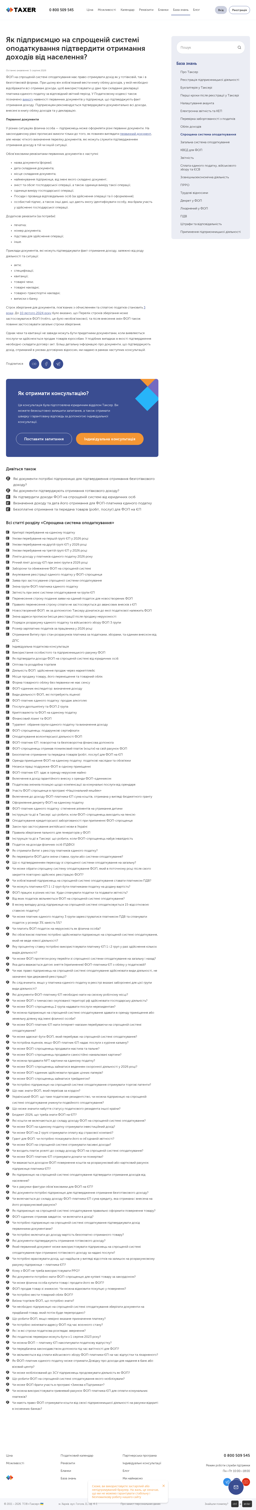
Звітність (187, 158)
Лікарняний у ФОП (194, 208)
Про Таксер (189, 72)
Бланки (163, 10)
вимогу (28, 99)
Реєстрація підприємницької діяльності (209, 80)
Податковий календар (77, 1455)
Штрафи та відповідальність (201, 224)
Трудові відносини (194, 193)
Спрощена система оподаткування (208, 134)
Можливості (107, 10)
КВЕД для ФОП (191, 150)
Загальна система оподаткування (205, 142)
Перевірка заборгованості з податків (207, 119)
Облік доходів (190, 126)
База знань (180, 10)
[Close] (163, 1485)
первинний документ (135, 134)
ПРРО (184, 185)
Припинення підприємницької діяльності (210, 232)
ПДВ (183, 216)
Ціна (90, 10)
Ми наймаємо (133, 1478)
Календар (127, 10)
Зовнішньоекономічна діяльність (204, 177)
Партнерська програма (140, 1455)
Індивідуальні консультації (142, 1463)
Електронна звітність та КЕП (201, 111)
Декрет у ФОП (191, 200)
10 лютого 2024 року (35, 313)
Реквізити (146, 10)
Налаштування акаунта (197, 103)
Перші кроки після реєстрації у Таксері (209, 95)
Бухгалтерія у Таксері (196, 87)
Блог (196, 10)
